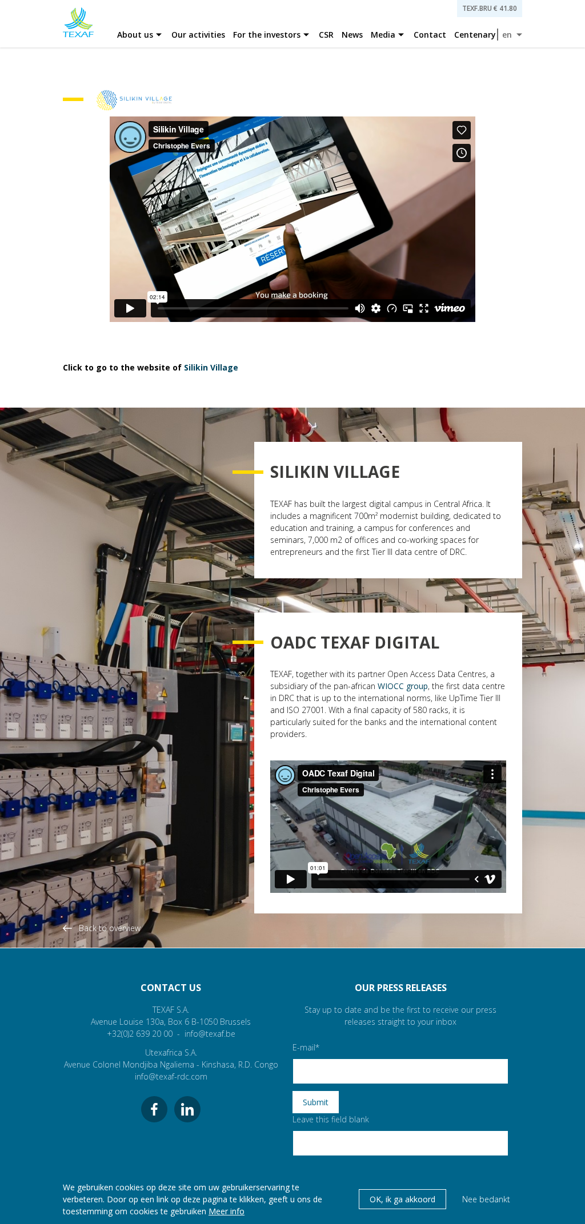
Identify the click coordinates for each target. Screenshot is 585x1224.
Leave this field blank (330, 1119)
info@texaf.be (210, 1033)
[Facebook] (154, 1109)
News (352, 34)
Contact (430, 34)
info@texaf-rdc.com (171, 1076)
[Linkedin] (187, 1109)
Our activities (198, 34)
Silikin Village (211, 367)
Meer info (227, 1211)
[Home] (78, 24)
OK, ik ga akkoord (402, 1199)
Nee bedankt (486, 1199)
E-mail (303, 1047)
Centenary (475, 34)
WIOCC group (403, 686)
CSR (326, 34)
